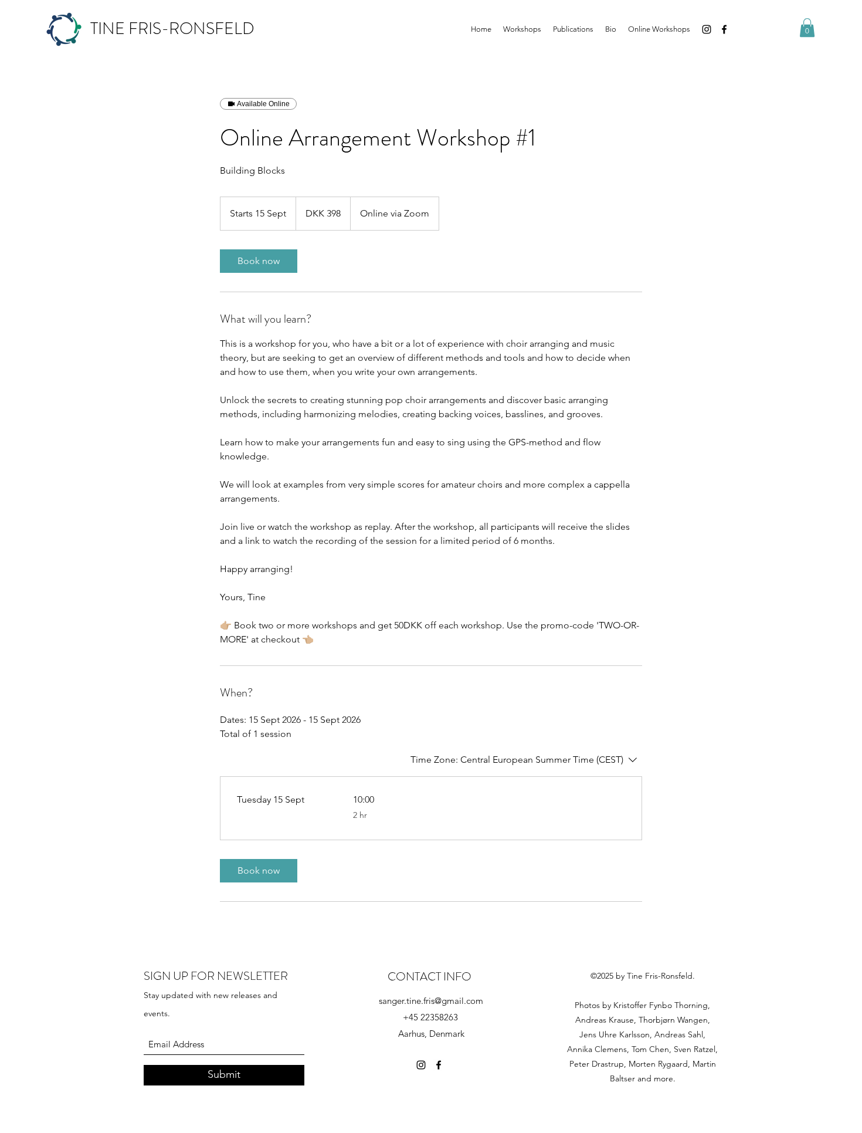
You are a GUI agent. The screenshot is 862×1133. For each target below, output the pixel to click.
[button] (807, 27)
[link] (258, 261)
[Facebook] (724, 29)
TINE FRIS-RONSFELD (172, 28)
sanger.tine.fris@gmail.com (431, 1000)
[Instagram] (706, 29)
